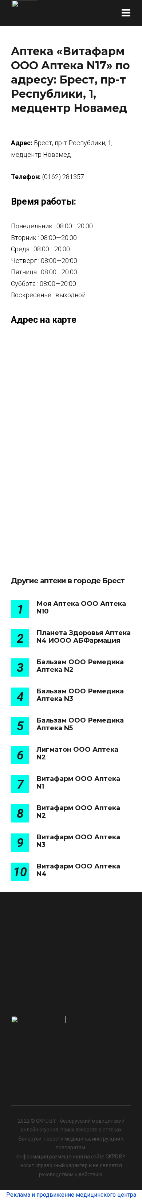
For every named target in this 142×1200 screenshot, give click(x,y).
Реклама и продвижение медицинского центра (71, 1194)
